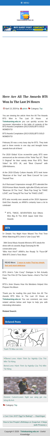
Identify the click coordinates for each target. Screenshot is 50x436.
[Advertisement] (25, 68)
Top (40, 109)
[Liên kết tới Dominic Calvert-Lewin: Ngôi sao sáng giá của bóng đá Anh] (25, 378)
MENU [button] (26, 3)
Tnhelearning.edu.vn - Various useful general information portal (25, 15)
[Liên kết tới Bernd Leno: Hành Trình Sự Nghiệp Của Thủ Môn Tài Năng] (25, 359)
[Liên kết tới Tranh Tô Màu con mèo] (25, 330)
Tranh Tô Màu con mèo (13, 349)
